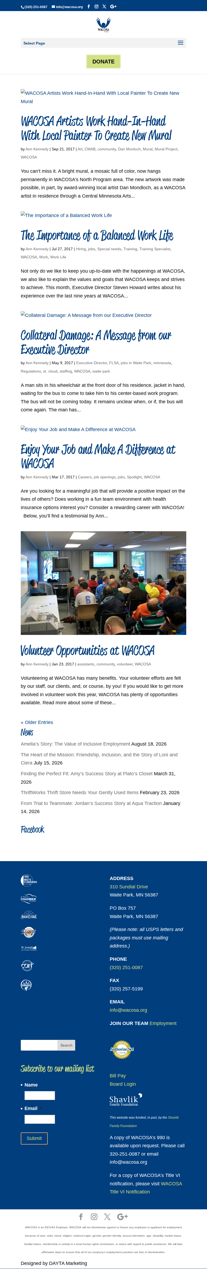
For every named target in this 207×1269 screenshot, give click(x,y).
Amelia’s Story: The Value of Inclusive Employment (75, 744)
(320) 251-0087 (36, 7)
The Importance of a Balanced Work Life (97, 235)
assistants (85, 664)
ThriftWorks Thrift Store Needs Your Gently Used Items (80, 792)
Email (33, 1108)
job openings (105, 477)
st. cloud (50, 371)
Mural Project (166, 149)
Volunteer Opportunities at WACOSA (87, 650)
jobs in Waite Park (136, 363)
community (107, 149)
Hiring (81, 249)
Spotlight (134, 477)
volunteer (125, 664)
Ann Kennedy (37, 149)
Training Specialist (154, 249)
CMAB (90, 149)
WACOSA (29, 157)
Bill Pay (118, 1075)
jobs (91, 249)
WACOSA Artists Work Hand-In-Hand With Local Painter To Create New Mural (96, 127)
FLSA (114, 363)
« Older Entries (37, 722)
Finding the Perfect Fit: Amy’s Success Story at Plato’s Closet (87, 773)
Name (31, 1085)
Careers (85, 477)
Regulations (31, 371)
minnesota (162, 363)
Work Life (58, 257)
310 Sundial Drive (129, 886)
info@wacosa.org (128, 1010)
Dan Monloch (129, 149)
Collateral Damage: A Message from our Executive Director (96, 342)
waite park (101, 371)
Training (130, 249)
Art (80, 149)
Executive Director (91, 363)
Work (43, 257)
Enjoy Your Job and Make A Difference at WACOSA (98, 456)
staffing (66, 371)
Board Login (123, 1084)
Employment (163, 1023)
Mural (148, 149)
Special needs (109, 249)
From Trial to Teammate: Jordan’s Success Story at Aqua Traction (91, 803)
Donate (103, 62)
